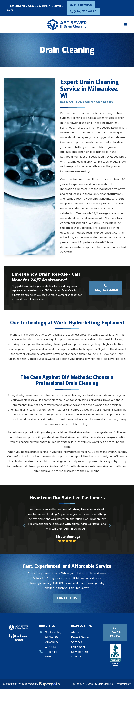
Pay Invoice (82, 4)
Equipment (78, 642)
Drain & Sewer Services (80, 635)
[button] (125, 24)
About (75, 627)
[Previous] (24, 523)
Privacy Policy (123, 679)
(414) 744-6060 (85, 11)
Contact (76, 652)
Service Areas (79, 647)
